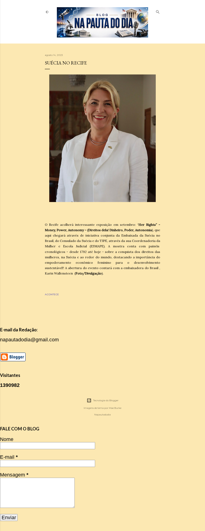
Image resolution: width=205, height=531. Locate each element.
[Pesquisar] (157, 11)
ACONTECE (52, 294)
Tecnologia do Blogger (106, 400)
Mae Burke (115, 407)
